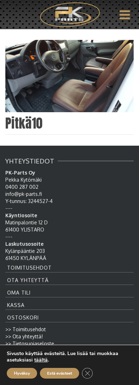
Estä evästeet (59, 373)
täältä (41, 360)
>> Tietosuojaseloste (29, 343)
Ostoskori (23, 317)
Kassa (16, 305)
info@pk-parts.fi (23, 194)
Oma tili (19, 293)
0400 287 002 (21, 187)
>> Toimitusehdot (25, 329)
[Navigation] (125, 14)
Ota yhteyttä (28, 280)
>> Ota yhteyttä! (24, 336)
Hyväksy (22, 373)
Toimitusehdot (29, 268)
